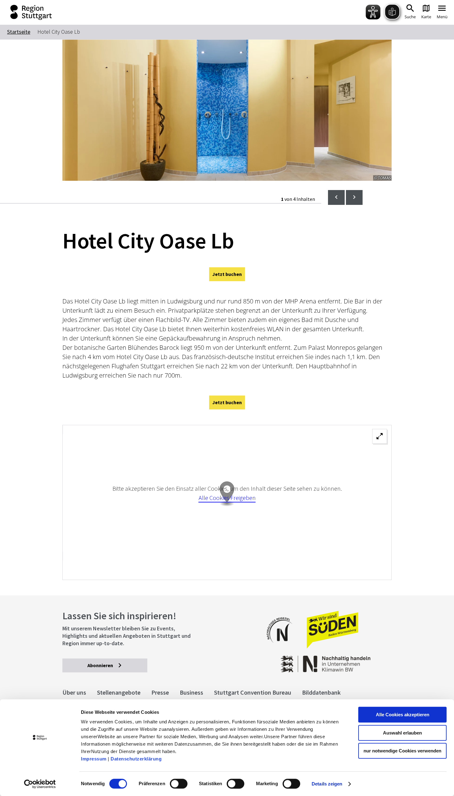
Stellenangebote (119, 692)
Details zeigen (327, 783)
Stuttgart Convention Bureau (252, 692)
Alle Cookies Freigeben (227, 498)
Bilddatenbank (321, 692)
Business (191, 692)
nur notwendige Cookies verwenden (402, 750)
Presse (160, 692)
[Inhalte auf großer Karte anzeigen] (227, 502)
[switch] (178, 784)
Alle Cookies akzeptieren (402, 714)
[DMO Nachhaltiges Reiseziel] (282, 647)
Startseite (18, 31)
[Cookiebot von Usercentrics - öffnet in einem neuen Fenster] (40, 784)
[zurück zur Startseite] (28, 12)
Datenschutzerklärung (136, 758)
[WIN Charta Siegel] (354, 661)
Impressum (94, 758)
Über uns (74, 692)
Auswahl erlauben (402, 732)
